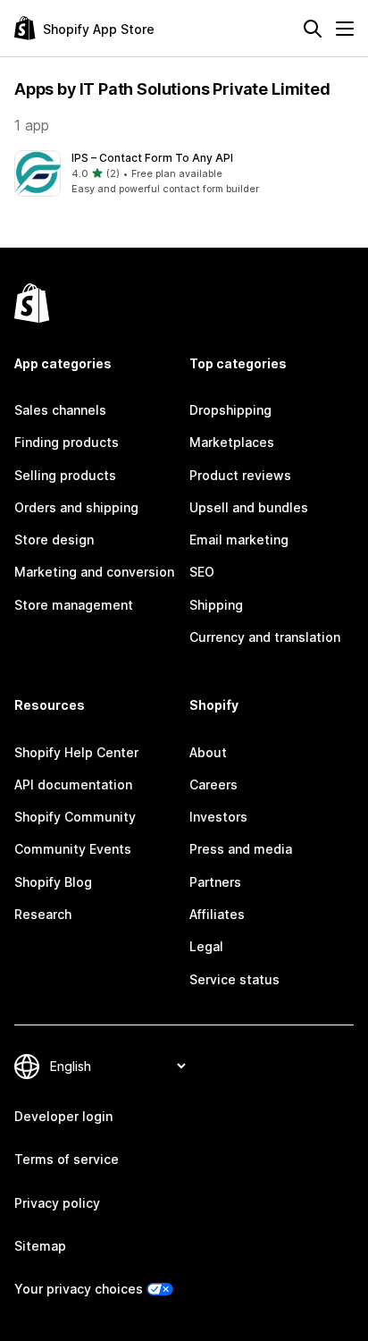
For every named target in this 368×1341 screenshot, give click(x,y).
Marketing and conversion (94, 571)
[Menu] (345, 29)
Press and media (240, 848)
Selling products (65, 475)
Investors (218, 816)
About (208, 752)
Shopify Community (75, 816)
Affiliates (217, 914)
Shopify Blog (53, 882)
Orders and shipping (76, 507)
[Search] (313, 29)
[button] (184, 173)
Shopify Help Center (76, 752)
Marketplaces (231, 442)
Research (42, 914)
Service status (234, 979)
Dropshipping (230, 409)
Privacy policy (57, 1202)
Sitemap (40, 1245)
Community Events (72, 848)
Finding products (66, 442)
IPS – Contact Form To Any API (152, 157)
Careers (213, 784)
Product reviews (240, 475)
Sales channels (60, 409)
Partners (215, 882)
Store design (54, 539)
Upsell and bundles (248, 507)
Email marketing (239, 539)
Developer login (63, 1116)
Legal (206, 946)
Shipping (216, 604)
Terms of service (66, 1159)
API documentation (73, 784)
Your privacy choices (78, 1288)
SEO (201, 571)
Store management (73, 604)
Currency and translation (264, 637)
